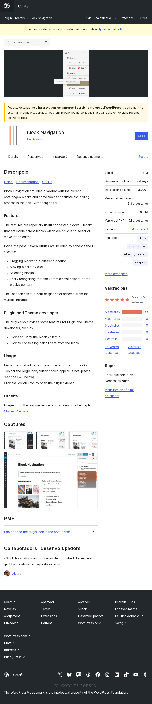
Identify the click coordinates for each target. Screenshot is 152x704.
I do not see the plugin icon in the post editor (37, 532)
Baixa (141, 135)
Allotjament (12, 616)
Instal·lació (59, 157)
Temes (46, 609)
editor (127, 254)
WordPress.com (17, 636)
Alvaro (37, 139)
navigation (140, 262)
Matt (9, 643)
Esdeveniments (126, 609)
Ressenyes (35, 157)
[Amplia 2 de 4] (60, 437)
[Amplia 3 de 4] (92, 437)
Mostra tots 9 (140, 229)
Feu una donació (129, 616)
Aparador (47, 602)
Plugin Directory (14, 18)
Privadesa (11, 623)
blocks (142, 238)
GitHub (47, 182)
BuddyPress (15, 657)
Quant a (9, 602)
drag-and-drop (137, 246)
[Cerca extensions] (46, 42)
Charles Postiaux (16, 411)
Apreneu (84, 602)
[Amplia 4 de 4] (92, 457)
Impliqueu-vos (125, 602)
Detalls (13, 157)
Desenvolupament (90, 157)
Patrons (46, 623)
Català (18, 675)
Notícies (10, 609)
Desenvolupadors (90, 616)
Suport (143, 157)
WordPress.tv (90, 623)
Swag (121, 623)
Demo (8, 182)
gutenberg (140, 254)
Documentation (27, 182)
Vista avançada (116, 274)
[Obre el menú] (145, 6)
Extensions (49, 616)
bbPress (12, 650)
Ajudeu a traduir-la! (110, 29)
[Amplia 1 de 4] (28, 437)
